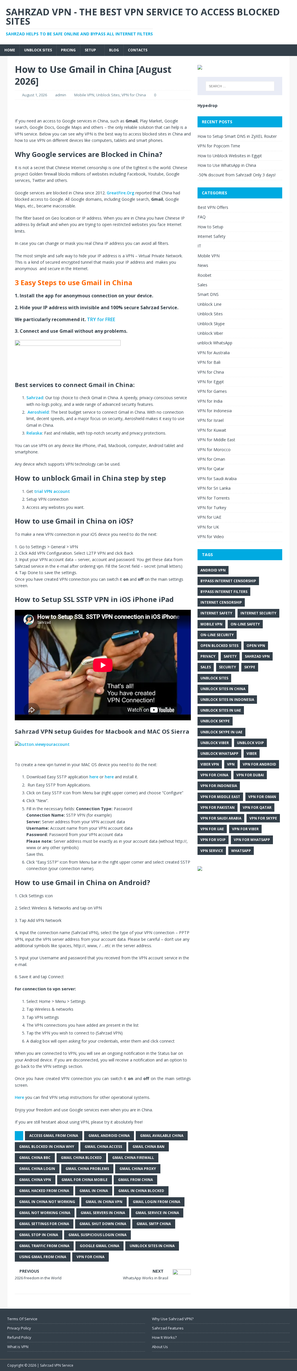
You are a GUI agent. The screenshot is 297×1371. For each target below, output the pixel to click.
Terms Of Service (22, 1318)
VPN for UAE (209, 517)
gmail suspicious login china (97, 1234)
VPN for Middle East (216, 439)
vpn (231, 764)
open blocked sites (219, 645)
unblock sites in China (152, 1245)
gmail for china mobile (84, 1179)
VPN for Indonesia (215, 410)
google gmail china (99, 1245)
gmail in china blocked (141, 1190)
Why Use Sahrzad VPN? (172, 1318)
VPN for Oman (211, 459)
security (227, 667)
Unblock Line (210, 304)
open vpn (256, 645)
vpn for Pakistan (217, 807)
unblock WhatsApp (215, 343)
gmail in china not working (47, 1201)
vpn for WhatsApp (252, 839)
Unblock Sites (38, 50)
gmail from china (135, 1179)
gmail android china (109, 1135)
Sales (202, 284)
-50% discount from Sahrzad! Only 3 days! (237, 175)
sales (205, 667)
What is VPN (17, 1346)
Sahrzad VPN (257, 656)
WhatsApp (241, 850)
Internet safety (216, 613)
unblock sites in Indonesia (227, 699)
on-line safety (245, 624)
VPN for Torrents (214, 498)
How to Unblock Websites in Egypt (230, 155)
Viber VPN (209, 764)
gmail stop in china (38, 1234)
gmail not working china (44, 1212)
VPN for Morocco (214, 449)
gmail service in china (157, 1212)
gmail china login (37, 1168)
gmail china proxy (137, 1168)
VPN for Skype (263, 818)
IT (199, 246)
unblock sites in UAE (220, 710)
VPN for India (210, 401)
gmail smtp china (154, 1223)
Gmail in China (93, 1190)
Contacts (137, 50)
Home (9, 50)
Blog (114, 50)
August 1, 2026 (34, 94)
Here (20, 1097)
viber (252, 753)
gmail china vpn (35, 1179)
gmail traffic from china (44, 1245)
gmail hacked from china (44, 1190)
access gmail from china (53, 1135)
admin (60, 94)
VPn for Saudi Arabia (220, 818)
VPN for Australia (214, 352)
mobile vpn (211, 624)
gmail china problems (87, 1168)
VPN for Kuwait (212, 430)
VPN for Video (211, 536)
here (93, 776)
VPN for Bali (209, 362)
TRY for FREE (101, 319)
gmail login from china (156, 1201)
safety (230, 656)
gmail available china (161, 1135)
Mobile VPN (84, 94)
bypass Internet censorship (228, 580)
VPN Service (211, 850)
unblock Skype (215, 721)
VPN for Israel (211, 420)
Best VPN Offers (213, 207)
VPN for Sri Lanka (214, 488)
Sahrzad (34, 397)
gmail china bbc (34, 1157)
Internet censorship (221, 602)
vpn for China (90, 1256)
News (203, 265)
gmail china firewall (133, 1157)
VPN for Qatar (211, 468)
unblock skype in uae (221, 732)
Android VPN (213, 570)
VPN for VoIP (213, 839)
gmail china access (103, 1146)
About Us (160, 1346)
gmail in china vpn (104, 1201)
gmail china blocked (81, 1157)
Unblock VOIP (250, 742)
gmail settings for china (44, 1223)
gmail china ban (148, 1146)
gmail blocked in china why (46, 1146)
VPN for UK (208, 527)
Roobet (204, 275)
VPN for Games (212, 391)
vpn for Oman (262, 796)
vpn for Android (259, 764)
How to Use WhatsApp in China (227, 165)
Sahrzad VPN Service (56, 1365)
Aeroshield (38, 412)
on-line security (217, 634)
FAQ (202, 217)
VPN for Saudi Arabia (217, 478)
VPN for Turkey (212, 507)
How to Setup (210, 226)
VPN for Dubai (250, 775)
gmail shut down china (102, 1223)
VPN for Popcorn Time (219, 146)
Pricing (68, 50)
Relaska (34, 433)
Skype (249, 667)
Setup (90, 50)
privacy (207, 656)
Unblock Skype (211, 323)
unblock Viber (214, 742)
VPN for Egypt (211, 381)
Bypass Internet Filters (223, 591)
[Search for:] (240, 86)
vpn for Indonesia (218, 785)
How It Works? (164, 1337)
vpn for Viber (245, 828)
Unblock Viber (210, 333)
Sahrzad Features (168, 1328)
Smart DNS (208, 294)
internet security (258, 613)
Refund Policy (19, 1337)
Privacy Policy (19, 1328)
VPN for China (134, 94)
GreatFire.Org (120, 193)
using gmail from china (42, 1256)
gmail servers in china (103, 1212)
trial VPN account (52, 491)
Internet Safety (211, 236)
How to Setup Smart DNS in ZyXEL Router (237, 136)
